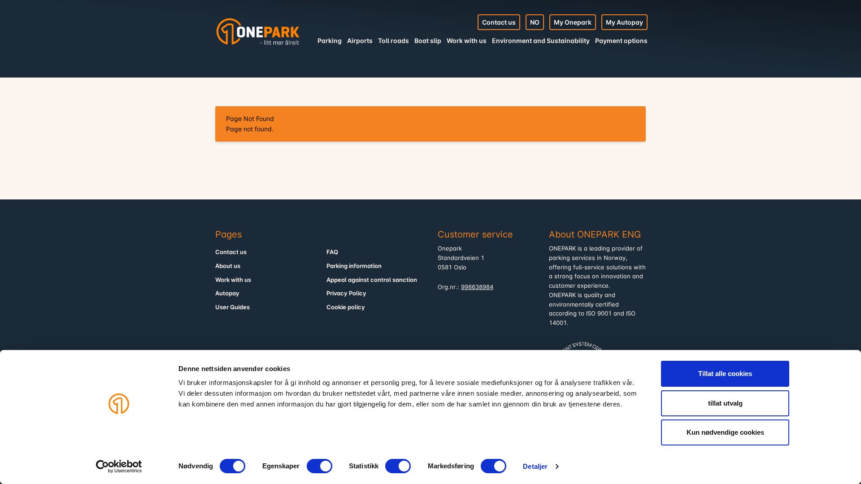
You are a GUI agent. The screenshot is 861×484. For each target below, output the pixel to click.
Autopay (227, 293)
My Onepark (572, 22)
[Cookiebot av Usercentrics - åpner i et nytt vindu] (119, 466)
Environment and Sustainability (541, 40)
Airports (360, 40)
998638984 (477, 287)
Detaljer (535, 466)
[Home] (257, 31)
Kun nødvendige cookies (725, 432)
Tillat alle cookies (725, 373)
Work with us (467, 40)
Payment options (621, 40)
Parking (329, 40)
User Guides (232, 307)
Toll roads (393, 40)
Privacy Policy (346, 293)
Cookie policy (345, 307)
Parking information (354, 266)
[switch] (319, 466)
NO (534, 22)
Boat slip (427, 40)
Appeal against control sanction (371, 280)
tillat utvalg (725, 403)
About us (227, 266)
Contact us (499, 22)
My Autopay (624, 22)
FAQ (332, 252)
